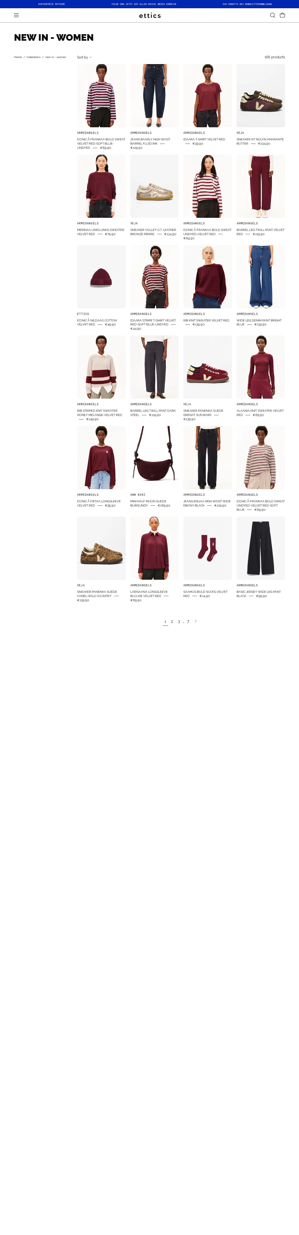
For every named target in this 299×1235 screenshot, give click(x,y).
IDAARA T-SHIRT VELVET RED (204, 139)
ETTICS (83, 314)
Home (18, 57)
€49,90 (110, 324)
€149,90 (92, 419)
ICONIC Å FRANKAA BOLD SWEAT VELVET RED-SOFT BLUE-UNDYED (101, 143)
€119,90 (259, 234)
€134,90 (264, 143)
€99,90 (261, 595)
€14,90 (204, 595)
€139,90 (198, 324)
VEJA (240, 133)
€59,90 (110, 505)
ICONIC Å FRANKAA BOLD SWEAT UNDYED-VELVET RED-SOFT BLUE (261, 505)
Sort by (82, 57)
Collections (33, 57)
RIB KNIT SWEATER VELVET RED (206, 320)
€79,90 (110, 234)
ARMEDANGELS (88, 133)
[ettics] (149, 15)
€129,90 (136, 147)
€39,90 (197, 143)
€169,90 (164, 505)
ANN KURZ (138, 494)
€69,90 (258, 415)
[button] (273, 15)
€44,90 (135, 328)
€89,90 (105, 147)
